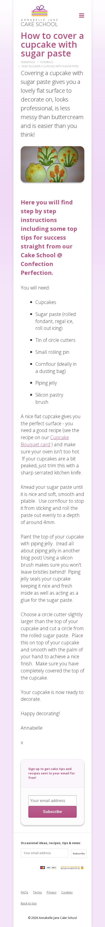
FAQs (24, 892)
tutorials (46, 62)
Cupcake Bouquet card (45, 441)
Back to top (29, 903)
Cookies (67, 892)
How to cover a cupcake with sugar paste (50, 66)
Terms (37, 892)
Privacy (51, 892)
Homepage (28, 62)
